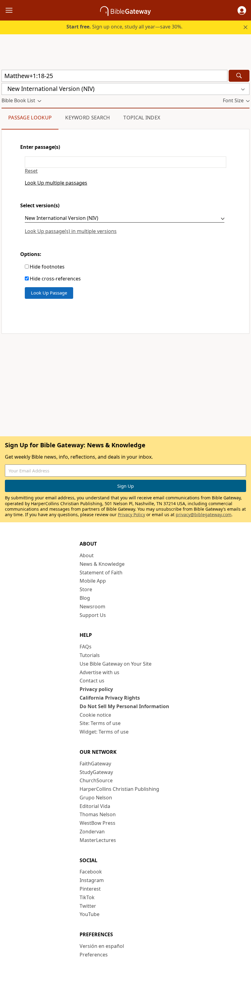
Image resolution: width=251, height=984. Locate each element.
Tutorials (90, 655)
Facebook (91, 871)
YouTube (89, 914)
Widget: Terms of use (104, 731)
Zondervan (92, 831)
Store (86, 589)
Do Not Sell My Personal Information (124, 706)
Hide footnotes (47, 267)
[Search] (239, 76)
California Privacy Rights (110, 697)
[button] (242, 10)
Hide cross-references (55, 279)
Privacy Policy (131, 514)
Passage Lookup (30, 117)
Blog (85, 598)
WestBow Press (97, 823)
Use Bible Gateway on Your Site (116, 663)
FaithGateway (95, 763)
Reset (31, 171)
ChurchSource (96, 780)
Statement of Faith (101, 572)
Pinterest (90, 888)
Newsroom (92, 606)
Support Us (93, 615)
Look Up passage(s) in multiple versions (71, 231)
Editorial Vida (95, 806)
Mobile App (93, 580)
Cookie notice (95, 715)
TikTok (87, 897)
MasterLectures (98, 840)
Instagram (92, 880)
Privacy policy (96, 689)
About (87, 555)
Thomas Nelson (98, 814)
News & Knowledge (102, 564)
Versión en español (102, 946)
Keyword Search (87, 117)
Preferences (94, 954)
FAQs (86, 646)
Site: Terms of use (100, 723)
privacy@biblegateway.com (203, 514)
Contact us (92, 680)
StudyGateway (96, 772)
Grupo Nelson (96, 797)
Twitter (88, 906)
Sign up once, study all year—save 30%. (124, 26)
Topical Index (141, 117)
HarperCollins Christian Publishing (119, 789)
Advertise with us (99, 672)
